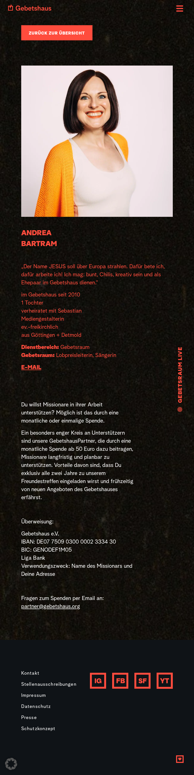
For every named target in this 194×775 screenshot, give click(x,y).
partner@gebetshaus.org (50, 606)
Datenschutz (36, 706)
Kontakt (30, 673)
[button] (11, 764)
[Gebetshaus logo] (29, 7)
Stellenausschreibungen (49, 684)
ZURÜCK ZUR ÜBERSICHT (57, 33)
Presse (29, 718)
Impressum (33, 695)
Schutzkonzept (38, 729)
